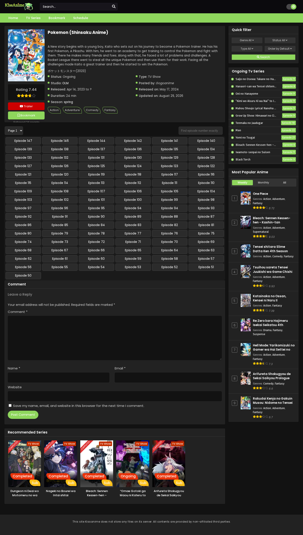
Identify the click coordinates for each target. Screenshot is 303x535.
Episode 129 (169, 157)
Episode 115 (23, 183)
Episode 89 (133, 216)
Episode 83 (133, 225)
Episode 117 (169, 174)
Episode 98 (206, 199)
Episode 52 (169, 267)
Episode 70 (169, 242)
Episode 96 (59, 208)
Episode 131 (96, 157)
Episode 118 (133, 174)
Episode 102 (60, 199)
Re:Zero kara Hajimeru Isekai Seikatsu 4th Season (270, 325)
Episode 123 (169, 166)
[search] (113, 6)
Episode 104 (206, 191)
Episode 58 (169, 258)
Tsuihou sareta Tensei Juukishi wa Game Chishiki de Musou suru (274, 271)
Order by (278, 49)
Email (120, 368)
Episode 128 (206, 157)
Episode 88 (169, 216)
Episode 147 (23, 141)
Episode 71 (133, 242)
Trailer (28, 106)
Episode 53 (133, 267)
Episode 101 (96, 199)
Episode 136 (133, 149)
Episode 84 (96, 225)
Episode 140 (206, 141)
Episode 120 (60, 174)
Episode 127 (23, 166)
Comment (18, 311)
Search (265, 57)
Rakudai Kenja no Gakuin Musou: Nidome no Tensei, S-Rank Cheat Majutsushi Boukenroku (273, 405)
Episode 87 (206, 216)
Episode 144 (96, 141)
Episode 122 (206, 166)
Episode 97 (23, 208)
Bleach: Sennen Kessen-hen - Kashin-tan (271, 220)
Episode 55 (60, 267)
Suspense (259, 334)
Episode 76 (169, 233)
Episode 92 (23, 216)
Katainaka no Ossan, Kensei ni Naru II (269, 298)
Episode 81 (206, 225)
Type (246, 49)
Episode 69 (206, 242)
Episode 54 (96, 267)
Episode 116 (206, 174)
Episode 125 (96, 166)
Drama (267, 330)
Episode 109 (23, 191)
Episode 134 (206, 149)
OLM (65, 83)
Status (278, 40)
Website (15, 387)
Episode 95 (96, 208)
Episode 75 (206, 233)
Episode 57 (206, 258)
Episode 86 (23, 225)
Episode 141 (169, 141)
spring (68, 102)
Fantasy (110, 110)
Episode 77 (133, 233)
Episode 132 (59, 157)
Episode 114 (59, 183)
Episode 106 (133, 191)
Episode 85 (60, 225)
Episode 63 (206, 250)
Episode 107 (96, 191)
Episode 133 (23, 157)
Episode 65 (133, 250)
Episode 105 (169, 191)
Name (14, 368)
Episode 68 (23, 250)
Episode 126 (60, 166)
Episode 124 (133, 166)
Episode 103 (23, 199)
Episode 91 (60, 216)
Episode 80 (23, 233)
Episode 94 (133, 208)
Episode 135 (169, 149)
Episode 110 (206, 183)
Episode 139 (23, 149)
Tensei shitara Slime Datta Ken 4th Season (270, 249)
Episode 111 (169, 183)
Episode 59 (133, 258)
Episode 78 (96, 233)
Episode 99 (169, 199)
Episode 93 (206, 208)
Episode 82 (169, 225)
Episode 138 (60, 149)
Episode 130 (133, 157)
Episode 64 (169, 250)
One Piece (260, 194)
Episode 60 (96, 258)
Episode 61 (60, 258)
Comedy (92, 110)
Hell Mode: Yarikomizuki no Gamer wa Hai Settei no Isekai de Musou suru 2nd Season (274, 351)
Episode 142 (133, 141)
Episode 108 (60, 191)
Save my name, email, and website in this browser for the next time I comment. (78, 405)
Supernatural (261, 231)
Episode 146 (60, 141)
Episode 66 (96, 250)
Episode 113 (96, 183)
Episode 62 (23, 258)
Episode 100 (133, 199)
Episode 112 (133, 183)
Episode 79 (59, 233)
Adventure (72, 110)
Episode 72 (96, 242)
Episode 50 (23, 275)
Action (54, 110)
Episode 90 (96, 216)
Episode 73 (60, 242)
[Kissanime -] (18, 9)
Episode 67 (59, 250)
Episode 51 (206, 267)
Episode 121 (23, 174)
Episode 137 (96, 149)
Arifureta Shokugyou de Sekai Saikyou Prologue (272, 376)
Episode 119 (96, 174)
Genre (246, 40)
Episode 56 (23, 267)
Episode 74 (23, 242)
